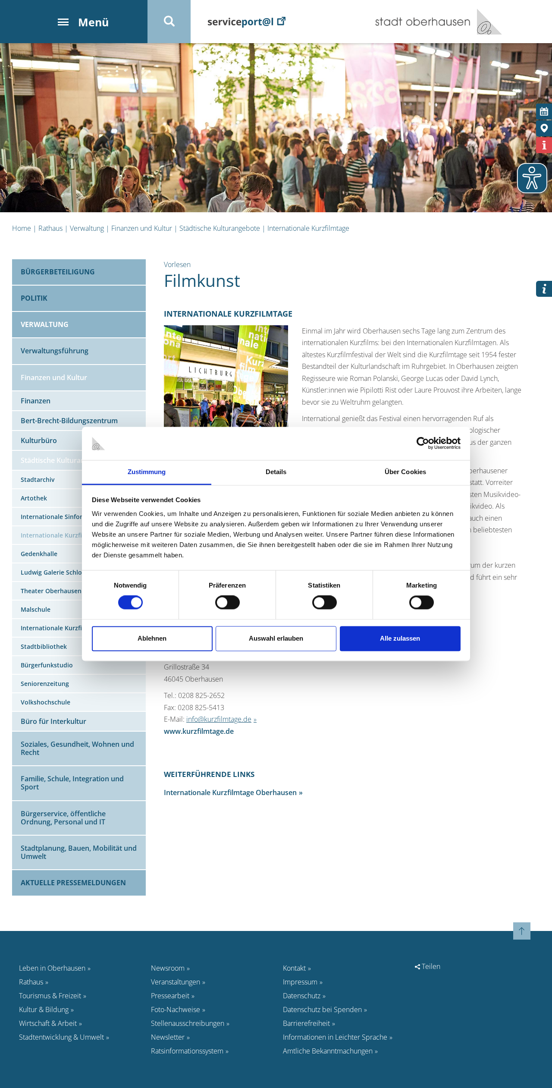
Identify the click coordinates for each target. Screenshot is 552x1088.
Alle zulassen (400, 638)
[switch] (227, 603)
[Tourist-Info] (544, 145)
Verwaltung (87, 228)
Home (21, 228)
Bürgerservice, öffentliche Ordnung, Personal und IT (63, 818)
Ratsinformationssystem (187, 1051)
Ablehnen (152, 638)
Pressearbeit (170, 995)
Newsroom (168, 968)
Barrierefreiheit (306, 1023)
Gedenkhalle (39, 554)
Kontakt (294, 968)
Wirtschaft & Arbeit (48, 1023)
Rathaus (50, 228)
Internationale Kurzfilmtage (308, 228)
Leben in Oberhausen (52, 968)
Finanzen (35, 401)
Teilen (430, 966)
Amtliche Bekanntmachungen (328, 1051)
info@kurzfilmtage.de (218, 719)
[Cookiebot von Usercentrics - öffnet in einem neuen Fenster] (423, 443)
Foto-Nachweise (175, 1009)
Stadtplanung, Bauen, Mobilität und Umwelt (79, 852)
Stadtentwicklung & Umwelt (61, 1037)
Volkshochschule (45, 702)
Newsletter (168, 1037)
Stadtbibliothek (44, 646)
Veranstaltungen (175, 982)
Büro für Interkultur (53, 721)
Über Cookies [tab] (405, 471)
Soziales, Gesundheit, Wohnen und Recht (77, 748)
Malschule (35, 609)
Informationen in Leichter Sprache (335, 1037)
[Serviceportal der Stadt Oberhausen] (246, 21)
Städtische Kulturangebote (219, 228)
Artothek (34, 498)
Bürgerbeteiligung (58, 272)
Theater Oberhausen (51, 591)
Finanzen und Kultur (141, 228)
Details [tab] (276, 471)
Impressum (300, 982)
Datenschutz (301, 995)
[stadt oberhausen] (486, 22)
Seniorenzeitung (45, 683)
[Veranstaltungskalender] (544, 111)
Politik (34, 298)
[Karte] (544, 128)
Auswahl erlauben (276, 638)
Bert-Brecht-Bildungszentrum (69, 420)
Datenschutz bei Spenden (322, 1009)
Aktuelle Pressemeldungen (73, 882)
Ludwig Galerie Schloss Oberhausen (73, 572)
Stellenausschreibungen (187, 1023)
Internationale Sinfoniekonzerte (68, 517)
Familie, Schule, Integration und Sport (72, 783)
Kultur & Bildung (44, 1009)
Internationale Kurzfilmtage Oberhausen (230, 792)
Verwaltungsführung (54, 350)
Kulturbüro (39, 440)
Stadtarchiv (37, 479)
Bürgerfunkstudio (47, 665)
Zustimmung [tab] (147, 471)
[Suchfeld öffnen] (169, 21)
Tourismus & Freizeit (50, 995)
